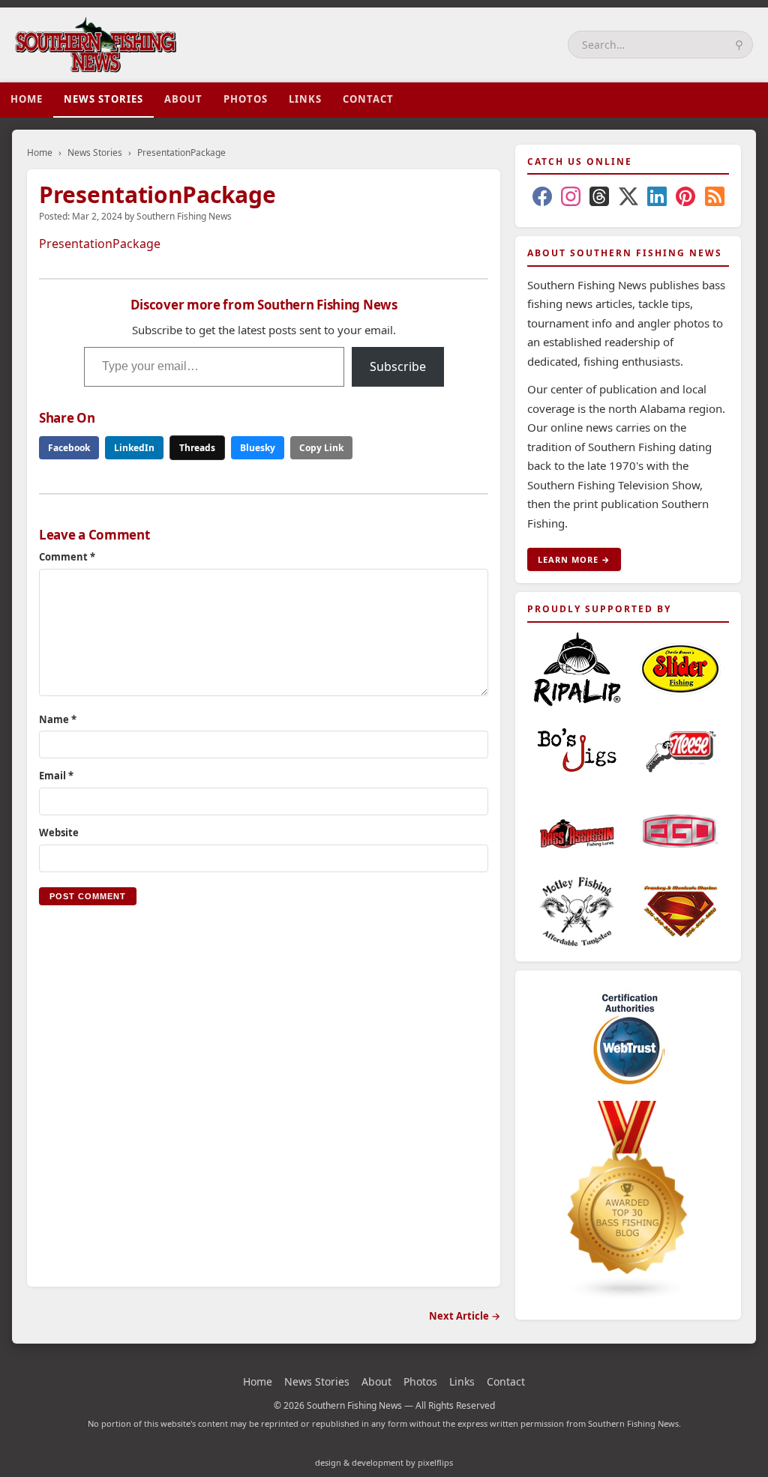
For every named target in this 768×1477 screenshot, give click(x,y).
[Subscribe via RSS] (714, 199)
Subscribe (398, 366)
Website (59, 832)
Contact (368, 99)
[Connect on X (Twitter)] (628, 199)
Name (57, 719)
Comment (67, 557)
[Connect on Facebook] (542, 199)
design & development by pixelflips (384, 1462)
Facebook (69, 447)
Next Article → (464, 1316)
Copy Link (321, 447)
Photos (246, 99)
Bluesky (257, 447)
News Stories (103, 99)
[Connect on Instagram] (570, 199)
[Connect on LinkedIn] (657, 199)
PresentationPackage (99, 243)
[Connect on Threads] (599, 199)
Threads (197, 447)
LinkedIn (134, 447)
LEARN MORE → (574, 559)
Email (56, 775)
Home (26, 99)
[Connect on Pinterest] (685, 199)
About (183, 99)
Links (305, 99)
